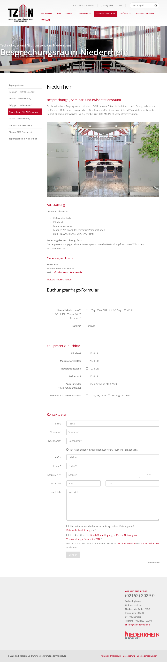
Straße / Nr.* (54, 474)
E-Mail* (57, 466)
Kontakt (45, 19)
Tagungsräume (16, 85)
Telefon (57, 457)
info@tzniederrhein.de (139, 624)
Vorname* (55, 432)
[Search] (156, 5)
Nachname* (54, 440)
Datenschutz (129, 655)
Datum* (76, 325)
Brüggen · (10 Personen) (20, 105)
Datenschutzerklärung (78, 530)
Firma (58, 423)
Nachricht (56, 492)
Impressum (115, 655)
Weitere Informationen (59, 279)
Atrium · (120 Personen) (20, 132)
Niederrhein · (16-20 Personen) (23, 111)
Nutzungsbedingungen (149, 543)
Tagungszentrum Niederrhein (23, 138)
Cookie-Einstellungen (147, 655)
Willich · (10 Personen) (19, 118)
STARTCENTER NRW (84, 5)
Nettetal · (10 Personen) (20, 125)
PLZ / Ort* (56, 483)
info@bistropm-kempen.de (67, 272)
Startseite (46, 13)
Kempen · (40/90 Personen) (22, 91)
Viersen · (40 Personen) (20, 98)
